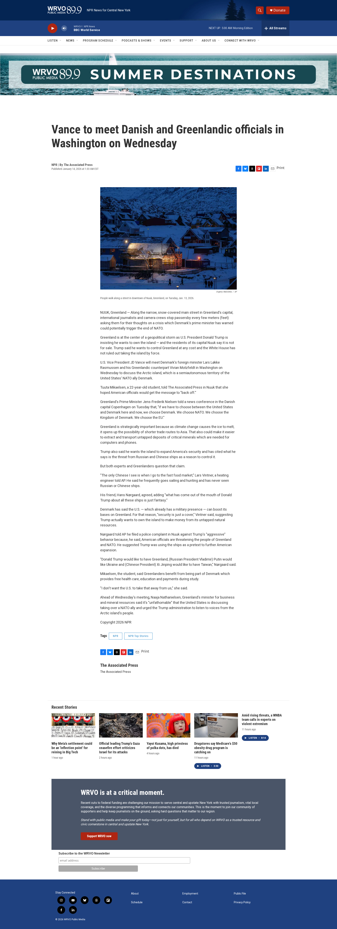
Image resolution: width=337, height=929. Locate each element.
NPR (115, 636)
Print (281, 167)
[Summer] (168, 74)
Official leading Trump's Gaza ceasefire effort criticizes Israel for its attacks (119, 747)
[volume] (64, 28)
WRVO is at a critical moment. (122, 792)
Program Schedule (98, 40)
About (135, 893)
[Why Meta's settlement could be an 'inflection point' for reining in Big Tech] (73, 725)
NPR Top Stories (138, 636)
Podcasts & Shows (137, 40)
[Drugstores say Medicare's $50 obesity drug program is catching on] (216, 725)
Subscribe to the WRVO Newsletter (84, 853)
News (70, 40)
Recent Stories (64, 707)
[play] (52, 28)
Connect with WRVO (240, 40)
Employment (190, 893)
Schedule (137, 902)
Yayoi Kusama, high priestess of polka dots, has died (167, 745)
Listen (53, 40)
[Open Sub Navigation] (60, 40)
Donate (279, 10)
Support (186, 40)
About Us (209, 40)
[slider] (70, 28)
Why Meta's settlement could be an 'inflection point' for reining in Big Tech (71, 747)
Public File (240, 893)
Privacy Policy (242, 902)
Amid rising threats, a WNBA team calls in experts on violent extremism (262, 719)
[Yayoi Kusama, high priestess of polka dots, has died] (168, 725)
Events (165, 40)
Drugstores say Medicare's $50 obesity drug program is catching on (215, 747)
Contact (187, 902)
